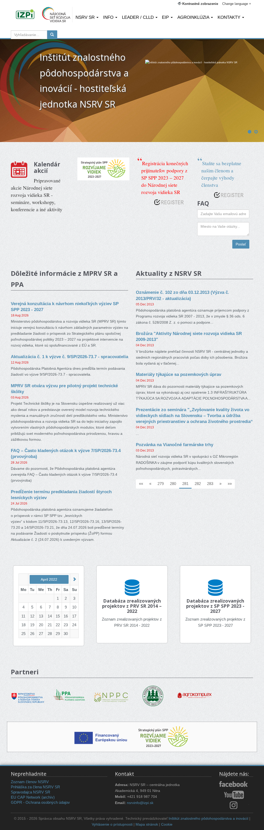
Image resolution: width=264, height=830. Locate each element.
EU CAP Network (25, 797)
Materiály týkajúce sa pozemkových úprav (178, 374)
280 (173, 483)
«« (141, 483)
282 (198, 483)
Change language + (236, 4)
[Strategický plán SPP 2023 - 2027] (103, 168)
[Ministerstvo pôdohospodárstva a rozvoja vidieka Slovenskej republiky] (28, 694)
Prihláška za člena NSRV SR (35, 787)
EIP (166, 17)
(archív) (48, 797)
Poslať (241, 244)
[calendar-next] (74, 579)
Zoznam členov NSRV (30, 782)
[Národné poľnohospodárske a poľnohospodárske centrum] (111, 693)
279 (161, 483)
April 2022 (49, 579)
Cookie (166, 824)
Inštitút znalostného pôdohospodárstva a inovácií (208, 818)
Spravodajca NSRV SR (30, 792)
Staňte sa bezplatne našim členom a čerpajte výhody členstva (221, 174)
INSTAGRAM (234, 805)
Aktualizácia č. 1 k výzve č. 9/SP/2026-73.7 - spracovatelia (69, 356)
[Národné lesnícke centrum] (153, 695)
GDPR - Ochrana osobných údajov (40, 802)
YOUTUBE (234, 795)
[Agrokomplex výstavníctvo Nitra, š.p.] (195, 691)
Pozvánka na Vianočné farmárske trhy (174, 444)
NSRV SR (86, 17)
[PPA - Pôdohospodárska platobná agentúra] (70, 694)
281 (185, 483)
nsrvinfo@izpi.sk (140, 803)
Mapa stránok (147, 824)
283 (210, 483)
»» (230, 483)
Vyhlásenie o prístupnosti (112, 824)
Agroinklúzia (193, 17)
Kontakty (230, 17)
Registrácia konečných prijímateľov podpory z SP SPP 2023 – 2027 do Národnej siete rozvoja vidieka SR (164, 177)
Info (109, 17)
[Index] (26, 15)
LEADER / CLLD (138, 17)
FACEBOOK (234, 784)
